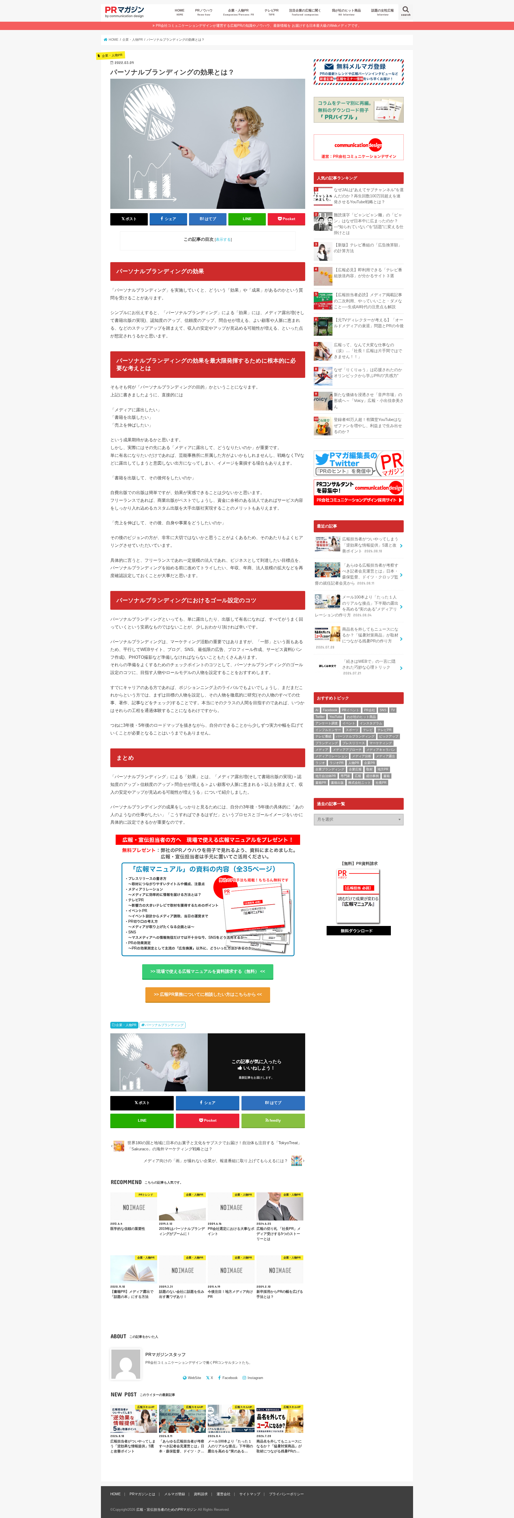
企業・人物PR (238, 12)
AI (316, 710)
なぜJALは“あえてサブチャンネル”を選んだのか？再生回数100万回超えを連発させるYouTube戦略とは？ (369, 196)
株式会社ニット (359, 783)
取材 (369, 769)
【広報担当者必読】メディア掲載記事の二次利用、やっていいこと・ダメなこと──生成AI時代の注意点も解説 (368, 301)
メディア (321, 750)
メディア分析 (361, 756)
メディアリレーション (331, 756)
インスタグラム (371, 723)
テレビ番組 (323, 736)
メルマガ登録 (174, 1494)
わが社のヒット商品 (361, 717)
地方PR (382, 769)
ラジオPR (337, 763)
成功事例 (372, 776)
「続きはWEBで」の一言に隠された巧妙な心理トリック (368, 667)
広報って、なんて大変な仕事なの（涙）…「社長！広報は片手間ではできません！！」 (368, 351)
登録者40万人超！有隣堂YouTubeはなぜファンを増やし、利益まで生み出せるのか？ (368, 425)
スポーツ (352, 730)
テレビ (368, 730)
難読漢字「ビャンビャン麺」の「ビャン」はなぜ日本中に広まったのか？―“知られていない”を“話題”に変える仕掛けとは (368, 224)
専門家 (345, 776)
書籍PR (320, 783)
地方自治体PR (325, 776)
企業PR (369, 763)
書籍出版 (337, 783)
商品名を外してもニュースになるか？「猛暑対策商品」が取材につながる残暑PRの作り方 (357, 638)
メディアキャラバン (380, 750)
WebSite (194, 1378)
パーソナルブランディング (164, 1025)
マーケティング (380, 743)
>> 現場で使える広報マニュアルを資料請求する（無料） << (207, 971)
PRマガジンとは (142, 1494)
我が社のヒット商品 (346, 12)
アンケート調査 (326, 723)
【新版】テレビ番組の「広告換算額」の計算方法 (368, 248)
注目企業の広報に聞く (305, 12)
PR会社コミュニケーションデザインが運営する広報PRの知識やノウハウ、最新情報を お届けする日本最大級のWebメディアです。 (258, 26)
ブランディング (326, 743)
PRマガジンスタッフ (165, 1354)
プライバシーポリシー (286, 1494)
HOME (179, 12)
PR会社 (369, 710)
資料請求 (201, 1494)
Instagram (255, 1378)
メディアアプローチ (347, 750)
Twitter (320, 717)
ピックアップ (388, 736)
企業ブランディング (329, 769)
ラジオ (320, 763)
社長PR (381, 783)
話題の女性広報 (382, 12)
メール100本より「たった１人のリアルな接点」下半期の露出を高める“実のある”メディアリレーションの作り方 (356, 606)
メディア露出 (385, 756)
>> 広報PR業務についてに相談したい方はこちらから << (208, 994)
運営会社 (223, 1494)
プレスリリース (353, 743)
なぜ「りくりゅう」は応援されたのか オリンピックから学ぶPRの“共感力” (369, 373)
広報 (358, 776)
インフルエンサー (328, 730)
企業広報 (355, 769)
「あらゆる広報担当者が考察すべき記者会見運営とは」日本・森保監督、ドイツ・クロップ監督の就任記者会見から (356, 574)
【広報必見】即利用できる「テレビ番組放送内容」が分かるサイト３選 (368, 273)
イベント (348, 723)
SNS (383, 710)
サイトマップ (249, 1494)
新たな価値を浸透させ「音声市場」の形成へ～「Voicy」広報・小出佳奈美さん (369, 401)
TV (393, 710)
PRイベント (350, 710)
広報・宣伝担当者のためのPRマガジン (166, 1510)
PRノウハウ (204, 12)
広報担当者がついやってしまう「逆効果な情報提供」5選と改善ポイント (370, 545)
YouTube (335, 717)
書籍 (386, 776)
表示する (223, 239)
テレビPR (271, 12)
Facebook (230, 1378)
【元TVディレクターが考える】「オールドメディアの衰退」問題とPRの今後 (369, 323)
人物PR (353, 763)
